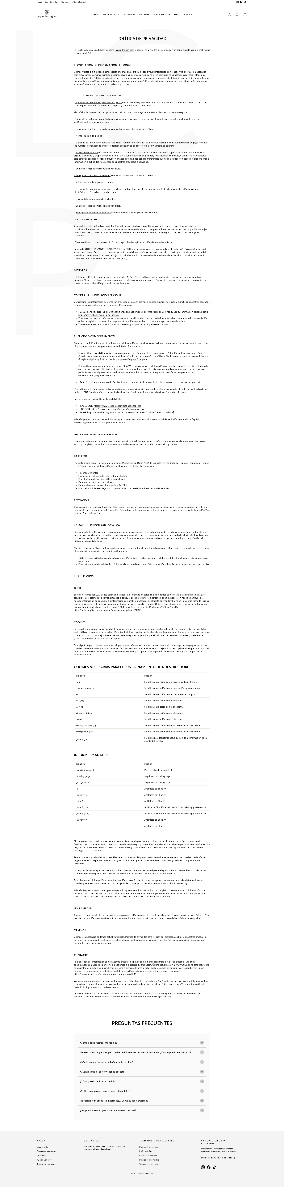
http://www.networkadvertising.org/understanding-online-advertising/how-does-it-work (140, 392)
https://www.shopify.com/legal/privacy (98, 314)
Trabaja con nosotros (46, 1164)
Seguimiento (42, 1147)
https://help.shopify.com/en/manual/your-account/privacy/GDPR (107, 610)
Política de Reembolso (149, 1160)
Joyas (95, 14)
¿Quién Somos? (79, 2)
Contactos (41, 1155)
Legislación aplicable (148, 1155)
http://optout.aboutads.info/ (113, 422)
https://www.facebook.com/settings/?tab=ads (117, 405)
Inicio (39, 2)
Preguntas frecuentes (46, 1151)
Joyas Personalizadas (167, 14)
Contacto (65, 2)
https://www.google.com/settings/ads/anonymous (118, 409)
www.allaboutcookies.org (174, 883)
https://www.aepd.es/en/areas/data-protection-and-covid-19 (105, 974)
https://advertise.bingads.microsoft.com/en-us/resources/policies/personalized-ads (130, 412)
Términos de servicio (148, 1164)
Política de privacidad (148, 1147)
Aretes (188, 14)
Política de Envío (146, 1151)
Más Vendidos (111, 14)
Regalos (144, 14)
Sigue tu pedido (51, 2)
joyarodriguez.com (124, 50)
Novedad (129, 14)
